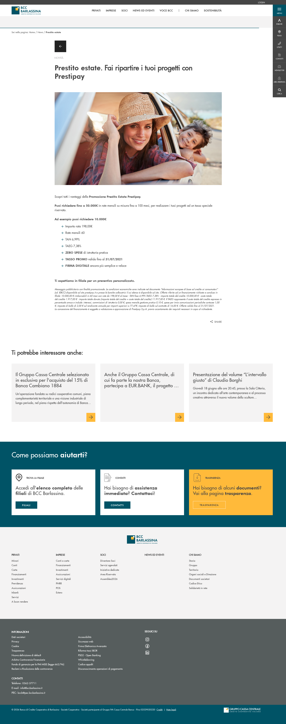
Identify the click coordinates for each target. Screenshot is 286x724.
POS (58, 588)
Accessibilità (84, 637)
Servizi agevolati (109, 565)
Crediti (160, 709)
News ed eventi (154, 554)
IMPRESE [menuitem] (111, 10)
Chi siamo (195, 554)
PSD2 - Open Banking (89, 655)
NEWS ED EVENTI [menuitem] (143, 10)
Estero (59, 592)
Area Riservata (108, 574)
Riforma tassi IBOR (87, 650)
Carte (14, 569)
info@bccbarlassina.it (31, 688)
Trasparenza (18, 650)
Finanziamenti (19, 574)
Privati (15, 554)
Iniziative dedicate (109, 569)
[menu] (156, 10)
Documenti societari (199, 579)
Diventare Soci (107, 560)
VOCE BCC (166, 10)
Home (32, 32)
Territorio (193, 569)
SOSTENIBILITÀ (213, 10)
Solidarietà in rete (198, 588)
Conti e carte (62, 560)
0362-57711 (29, 683)
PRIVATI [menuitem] (96, 10)
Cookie (15, 646)
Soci (103, 554)
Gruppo (193, 565)
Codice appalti (85, 664)
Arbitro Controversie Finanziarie (41, 659)
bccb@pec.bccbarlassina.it (31, 692)
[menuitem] (261, 2)
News (40, 32)
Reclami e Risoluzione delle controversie (42, 668)
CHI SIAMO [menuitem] (192, 10)
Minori (15, 560)
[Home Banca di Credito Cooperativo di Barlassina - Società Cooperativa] (26, 10)
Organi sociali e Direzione (202, 574)
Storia (192, 560)
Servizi (15, 597)
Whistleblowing (86, 659)
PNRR (59, 583)
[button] (279, 10)
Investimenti (18, 579)
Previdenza (17, 583)
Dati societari (18, 637)
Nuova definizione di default (26, 655)
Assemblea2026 (109, 579)
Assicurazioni (19, 588)
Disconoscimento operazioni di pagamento (100, 668)
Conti (14, 565)
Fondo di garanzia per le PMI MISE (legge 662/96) (42, 664)
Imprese (60, 554)
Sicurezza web (85, 641)
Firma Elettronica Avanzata (92, 646)
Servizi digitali (63, 579)
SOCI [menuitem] (124, 10)
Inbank (15, 592)
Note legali (171, 709)
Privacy (15, 641)
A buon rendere (20, 601)
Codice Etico (195, 583)
